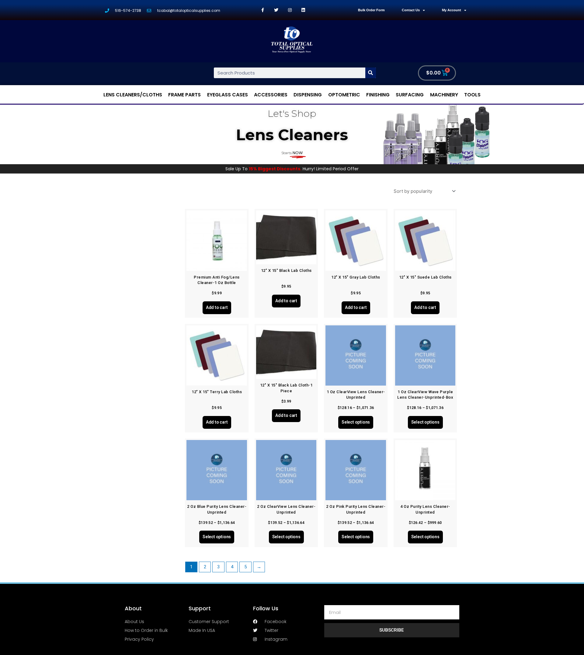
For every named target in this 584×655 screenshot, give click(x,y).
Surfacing (410, 94)
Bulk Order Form (371, 10)
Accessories (270, 94)
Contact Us (411, 10)
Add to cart (217, 307)
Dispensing (308, 94)
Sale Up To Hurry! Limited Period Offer (292, 169)
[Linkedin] (303, 10)
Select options (356, 422)
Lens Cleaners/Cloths (132, 94)
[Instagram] (290, 10)
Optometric (344, 94)
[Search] (370, 73)
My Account (451, 10)
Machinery (444, 94)
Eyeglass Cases (227, 94)
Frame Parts (184, 94)
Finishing (378, 94)
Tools (472, 94)
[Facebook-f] (262, 10)
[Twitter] (276, 10)
